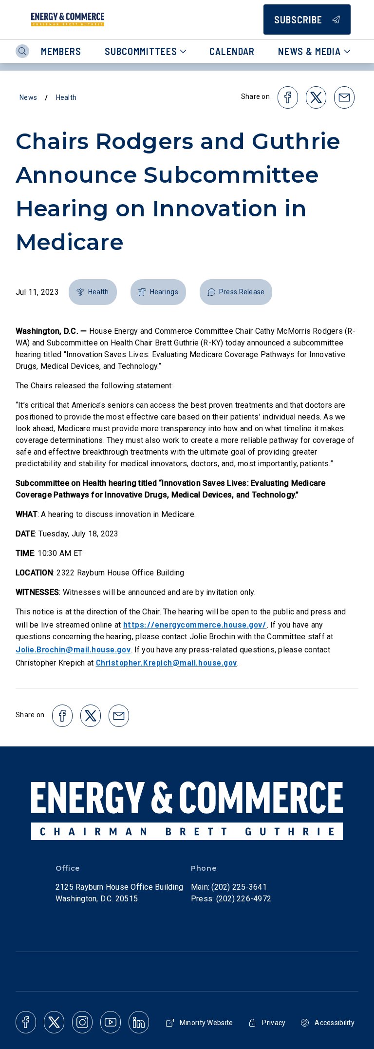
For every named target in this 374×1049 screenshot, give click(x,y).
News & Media (309, 51)
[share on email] (344, 97)
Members (61, 51)
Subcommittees (141, 51)
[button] (93, 292)
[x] (54, 1022)
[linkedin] (139, 1022)
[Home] (67, 19)
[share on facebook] (288, 97)
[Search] (22, 51)
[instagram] (82, 1022)
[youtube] (110, 1022)
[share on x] (316, 97)
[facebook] (26, 1022)
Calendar (232, 51)
